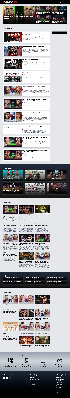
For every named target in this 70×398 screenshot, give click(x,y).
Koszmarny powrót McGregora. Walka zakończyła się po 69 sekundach (40, 305)
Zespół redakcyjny (34, 379)
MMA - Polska (25, 61)
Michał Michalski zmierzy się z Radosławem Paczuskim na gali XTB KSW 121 (10, 305)
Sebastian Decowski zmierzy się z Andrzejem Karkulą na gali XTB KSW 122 (10, 215)
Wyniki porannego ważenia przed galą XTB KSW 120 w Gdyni (25, 262)
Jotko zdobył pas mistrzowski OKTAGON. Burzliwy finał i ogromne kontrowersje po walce (10, 312)
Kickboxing (59, 387)
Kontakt (32, 377)
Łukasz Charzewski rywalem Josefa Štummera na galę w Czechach (41, 332)
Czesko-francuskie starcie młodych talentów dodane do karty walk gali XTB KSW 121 (34, 113)
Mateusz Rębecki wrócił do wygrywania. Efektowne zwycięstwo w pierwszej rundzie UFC (41, 226)
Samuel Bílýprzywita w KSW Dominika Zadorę (41, 319)
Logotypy (32, 382)
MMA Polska (59, 381)
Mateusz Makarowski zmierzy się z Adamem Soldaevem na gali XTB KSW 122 (34, 100)
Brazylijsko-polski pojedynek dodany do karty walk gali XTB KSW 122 (34, 151)
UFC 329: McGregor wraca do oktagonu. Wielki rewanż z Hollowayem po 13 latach (26, 319)
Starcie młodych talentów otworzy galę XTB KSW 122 (35, 126)
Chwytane (41, 2)
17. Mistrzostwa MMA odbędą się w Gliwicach (42, 215)
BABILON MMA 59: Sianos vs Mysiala (9, 332)
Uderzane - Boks (26, 34)
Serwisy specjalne (60, 379)
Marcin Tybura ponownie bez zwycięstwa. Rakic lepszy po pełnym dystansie (26, 226)
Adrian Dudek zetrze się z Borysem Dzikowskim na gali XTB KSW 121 (42, 262)
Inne (65, 2)
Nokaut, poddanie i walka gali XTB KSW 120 (26, 244)
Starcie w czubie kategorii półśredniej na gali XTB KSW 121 (10, 244)
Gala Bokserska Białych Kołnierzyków (32, 33)
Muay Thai (58, 389)
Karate (47, 2)
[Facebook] (7, 378)
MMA (30, 2)
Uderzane (35, 2)
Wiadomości (25, 2)
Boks (57, 386)
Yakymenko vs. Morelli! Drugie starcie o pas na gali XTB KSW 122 (34, 138)
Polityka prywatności (35, 386)
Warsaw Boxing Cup (27, 73)
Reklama (32, 381)
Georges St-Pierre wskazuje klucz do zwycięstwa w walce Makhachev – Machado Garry (10, 339)
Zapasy (58, 394)
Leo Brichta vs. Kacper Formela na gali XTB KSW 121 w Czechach (26, 332)
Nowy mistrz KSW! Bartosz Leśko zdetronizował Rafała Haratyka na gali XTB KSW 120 (10, 255)
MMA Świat (59, 382)
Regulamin (32, 384)
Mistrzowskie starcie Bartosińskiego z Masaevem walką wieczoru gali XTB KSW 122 (42, 244)
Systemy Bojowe (59, 2)
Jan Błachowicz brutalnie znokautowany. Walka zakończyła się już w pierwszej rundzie (10, 226)
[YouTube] (4, 378)
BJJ (57, 390)
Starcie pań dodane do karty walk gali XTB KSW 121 (35, 86)
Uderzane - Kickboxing (27, 47)
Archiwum (58, 377)
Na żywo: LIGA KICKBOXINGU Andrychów (33, 46)
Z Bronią (52, 2)
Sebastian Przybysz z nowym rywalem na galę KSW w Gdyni (42, 346)
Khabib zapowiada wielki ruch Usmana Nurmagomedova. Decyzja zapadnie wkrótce (26, 215)
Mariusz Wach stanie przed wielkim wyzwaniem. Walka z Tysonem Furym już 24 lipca (26, 346)
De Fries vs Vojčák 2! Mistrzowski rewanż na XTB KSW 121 (25, 305)
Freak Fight (59, 384)
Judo (57, 392)
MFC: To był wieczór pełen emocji (31, 59)
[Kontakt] (10, 378)
